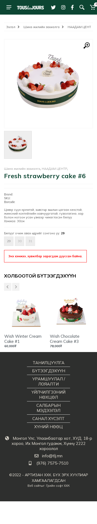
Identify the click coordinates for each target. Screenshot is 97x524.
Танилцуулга (48, 362)
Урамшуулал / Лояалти (48, 381)
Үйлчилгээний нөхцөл (48, 395)
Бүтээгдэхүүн (48, 370)
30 (20, 241)
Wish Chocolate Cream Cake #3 (64, 339)
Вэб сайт (34, 486)
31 (30, 241)
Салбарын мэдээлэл (48, 408)
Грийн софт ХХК (58, 486)
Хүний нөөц (48, 426)
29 (9, 241)
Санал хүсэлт (48, 418)
